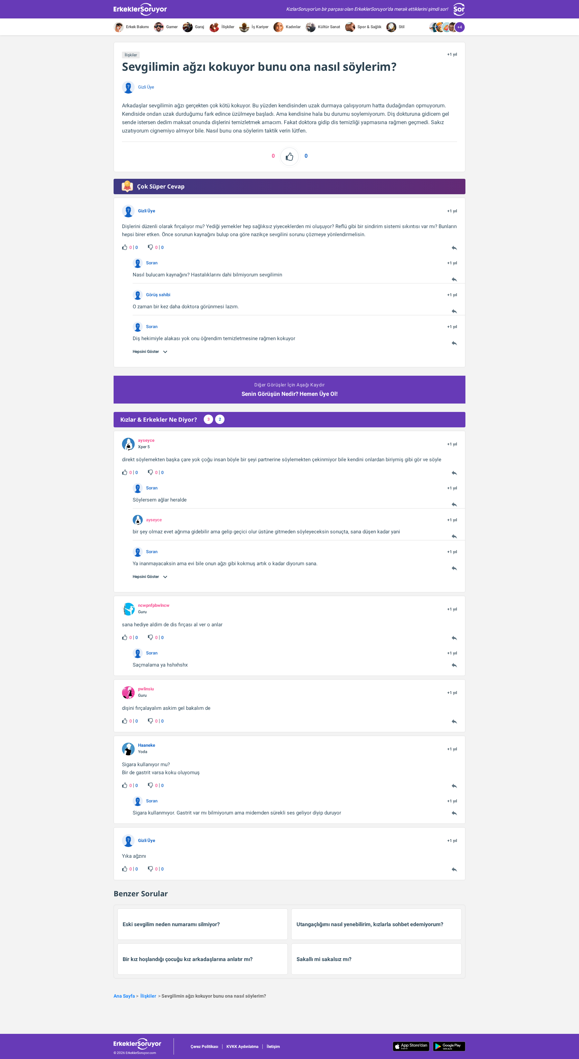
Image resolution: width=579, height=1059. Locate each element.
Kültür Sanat (328, 26)
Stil (401, 26)
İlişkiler (227, 26)
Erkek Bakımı (137, 26)
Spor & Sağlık (369, 26)
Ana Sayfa (124, 996)
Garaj (199, 26)
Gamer (171, 26)
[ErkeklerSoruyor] (144, 1044)
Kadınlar (293, 26)
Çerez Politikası (204, 1046)
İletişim (273, 1046)
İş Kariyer (259, 26)
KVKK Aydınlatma (242, 1046)
